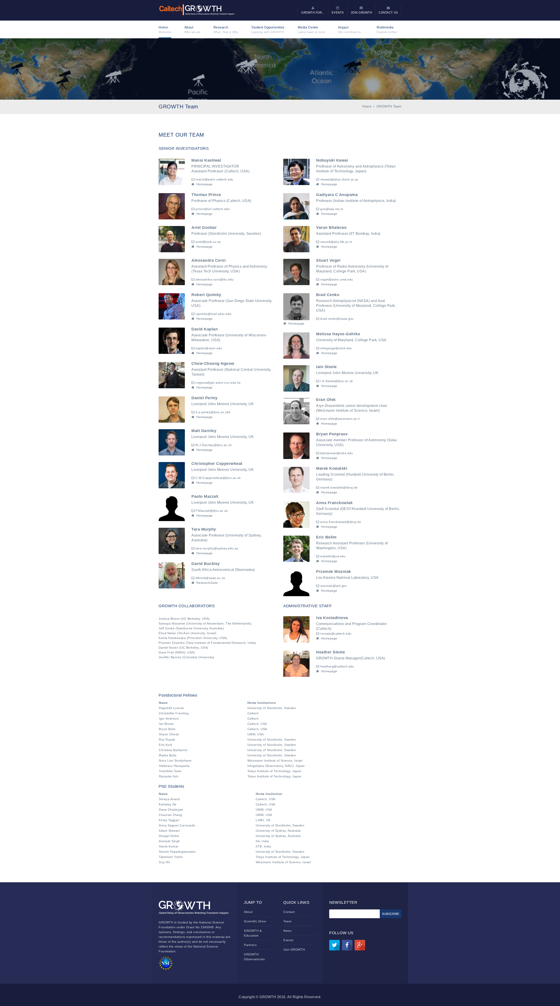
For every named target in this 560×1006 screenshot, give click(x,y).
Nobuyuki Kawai (332, 160)
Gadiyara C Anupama (337, 194)
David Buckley (205, 563)
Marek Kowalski (331, 468)
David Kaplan (204, 329)
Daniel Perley (204, 398)
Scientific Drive (255, 921)
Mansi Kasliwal (206, 160)
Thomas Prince (206, 194)
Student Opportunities (268, 29)
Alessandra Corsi (208, 260)
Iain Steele (326, 367)
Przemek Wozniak (333, 571)
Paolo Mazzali (205, 496)
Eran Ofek (326, 399)
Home (165, 29)
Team (287, 921)
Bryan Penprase (332, 434)
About (192, 29)
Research (226, 29)
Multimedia (388, 29)
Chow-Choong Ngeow (212, 363)
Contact (289, 912)
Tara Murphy (203, 529)
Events (288, 940)
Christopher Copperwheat (216, 463)
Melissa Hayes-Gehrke (338, 334)
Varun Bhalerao (331, 227)
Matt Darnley (203, 431)
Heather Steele (330, 652)
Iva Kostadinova (332, 618)
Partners (250, 945)
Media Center (311, 29)
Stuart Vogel (328, 260)
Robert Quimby (206, 295)
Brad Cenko (327, 295)
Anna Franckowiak (334, 503)
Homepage (204, 184)
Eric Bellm (326, 537)
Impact (351, 29)
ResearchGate (207, 582)
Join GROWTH (294, 949)
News (287, 930)
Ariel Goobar (204, 227)
